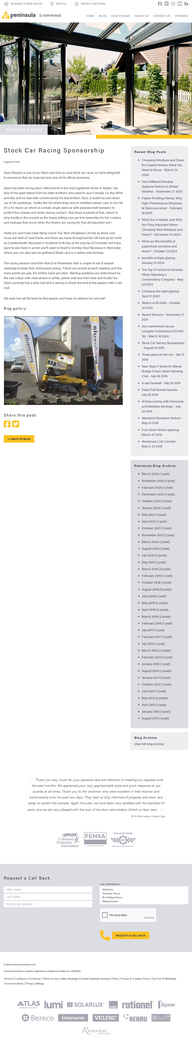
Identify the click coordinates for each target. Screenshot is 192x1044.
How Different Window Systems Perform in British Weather (160, 186)
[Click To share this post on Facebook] (7, 424)
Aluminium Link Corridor (159, 441)
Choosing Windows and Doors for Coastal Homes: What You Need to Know (163, 165)
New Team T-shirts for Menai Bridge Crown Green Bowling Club (162, 371)
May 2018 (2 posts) (155, 602)
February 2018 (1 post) (157, 623)
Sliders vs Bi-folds (154, 302)
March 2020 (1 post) (156, 541)
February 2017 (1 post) (157, 636)
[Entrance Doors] (144, 893)
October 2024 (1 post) (157, 501)
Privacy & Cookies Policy (135, 978)
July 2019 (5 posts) (154, 555)
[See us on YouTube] (179, 3)
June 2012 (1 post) (154, 691)
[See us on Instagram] (172, 3)
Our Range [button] (52, 15)
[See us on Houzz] (185, 3)
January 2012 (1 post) (156, 711)
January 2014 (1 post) (156, 677)
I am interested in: (110, 883)
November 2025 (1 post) (158, 480)
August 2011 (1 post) (155, 718)
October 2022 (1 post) (157, 528)
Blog (102, 16)
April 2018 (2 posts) (155, 609)
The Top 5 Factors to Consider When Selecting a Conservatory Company (162, 274)
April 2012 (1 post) (154, 704)
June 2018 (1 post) (154, 596)
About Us (142, 16)
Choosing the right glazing (160, 291)
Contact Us (161, 16)
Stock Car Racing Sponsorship (163, 343)
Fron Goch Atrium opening (160, 429)
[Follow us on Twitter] (166, 3)
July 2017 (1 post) (153, 630)
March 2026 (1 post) (156, 473)
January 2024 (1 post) (156, 508)
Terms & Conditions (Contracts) (22, 978)
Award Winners (152, 314)
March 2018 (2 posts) (156, 616)
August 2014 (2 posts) (157, 670)
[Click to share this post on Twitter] (15, 424)
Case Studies (120, 16)
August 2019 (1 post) (156, 548)
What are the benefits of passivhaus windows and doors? (159, 246)
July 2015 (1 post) (153, 643)
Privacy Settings (35, 983)
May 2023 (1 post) (154, 514)
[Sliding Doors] (144, 901)
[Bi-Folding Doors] (144, 897)
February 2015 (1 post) (157, 657)
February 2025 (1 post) (157, 487)
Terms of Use (50, 978)
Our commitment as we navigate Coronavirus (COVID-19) (163, 331)
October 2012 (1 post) (156, 684)
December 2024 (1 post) (158, 494)
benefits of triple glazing (158, 257)
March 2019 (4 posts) (156, 569)
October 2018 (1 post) (156, 582)
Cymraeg (181, 16)
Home (90, 16)
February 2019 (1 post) (157, 575)
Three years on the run (157, 354)
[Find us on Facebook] (159, 3)
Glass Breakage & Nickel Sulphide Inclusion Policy (89, 978)
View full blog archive (149, 744)
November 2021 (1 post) (158, 535)
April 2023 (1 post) (154, 521)
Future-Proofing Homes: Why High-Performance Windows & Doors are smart (162, 203)
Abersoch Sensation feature (161, 418)
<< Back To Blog (19, 439)
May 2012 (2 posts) (155, 698)
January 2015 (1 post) (156, 664)
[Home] (18, 15)
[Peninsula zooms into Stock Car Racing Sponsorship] (63, 402)
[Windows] (144, 889)
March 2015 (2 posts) (156, 650)
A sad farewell (151, 383)
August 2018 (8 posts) (157, 589)
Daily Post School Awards (159, 389)
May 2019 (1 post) (154, 562)
